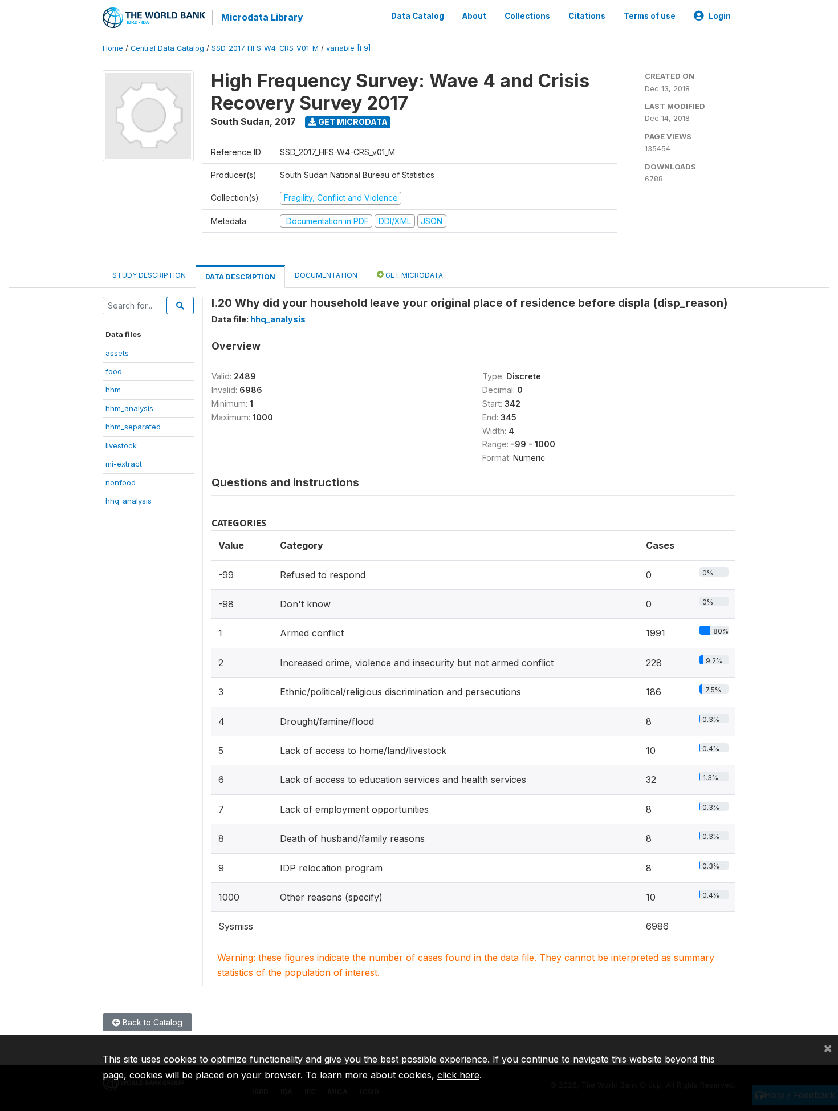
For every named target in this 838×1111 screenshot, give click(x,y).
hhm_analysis (129, 408)
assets (117, 353)
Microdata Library (262, 17)
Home (113, 48)
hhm (113, 389)
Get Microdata (352, 122)
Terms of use (650, 16)
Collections (527, 16)
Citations (586, 16)
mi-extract (123, 463)
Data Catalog (417, 16)
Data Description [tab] (240, 277)
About (474, 16)
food (113, 371)
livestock (121, 445)
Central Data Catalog (167, 48)
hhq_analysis (128, 500)
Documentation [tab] (326, 275)
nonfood (120, 482)
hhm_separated (133, 426)
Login (720, 16)
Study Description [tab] (149, 275)
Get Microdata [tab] (413, 275)
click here (458, 1075)
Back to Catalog (151, 1022)
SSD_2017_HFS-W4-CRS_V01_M (265, 48)
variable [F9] (348, 48)
